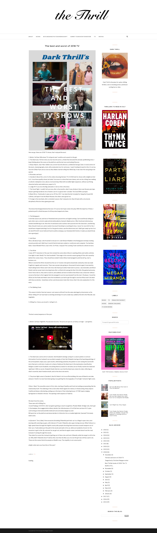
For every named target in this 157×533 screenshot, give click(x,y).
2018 (105, 452)
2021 (105, 443)
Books (104, 300)
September (108, 474)
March (107, 488)
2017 (105, 496)
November (108, 468)
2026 (105, 429)
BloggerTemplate (49, 530)
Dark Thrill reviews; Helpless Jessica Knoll (114, 372)
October (107, 471)
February (107, 491)
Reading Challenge (114, 303)
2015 (105, 502)
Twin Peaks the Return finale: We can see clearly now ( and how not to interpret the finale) (118, 396)
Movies (104, 303)
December (108, 455)
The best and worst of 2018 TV (114, 457)
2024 (105, 435)
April (106, 485)
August (107, 477)
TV (34, 454)
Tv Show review (107, 307)
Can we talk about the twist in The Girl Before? (118, 387)
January (107, 493)
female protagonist (118, 300)
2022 (105, 441)
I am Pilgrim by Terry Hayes (117, 404)
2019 (105, 449)
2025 (105, 432)
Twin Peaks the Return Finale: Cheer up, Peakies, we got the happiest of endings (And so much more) (118, 413)
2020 (105, 446)
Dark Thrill (35, 530)
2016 (105, 499)
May (106, 482)
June (106, 479)
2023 (105, 438)
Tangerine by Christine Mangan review (116, 460)
